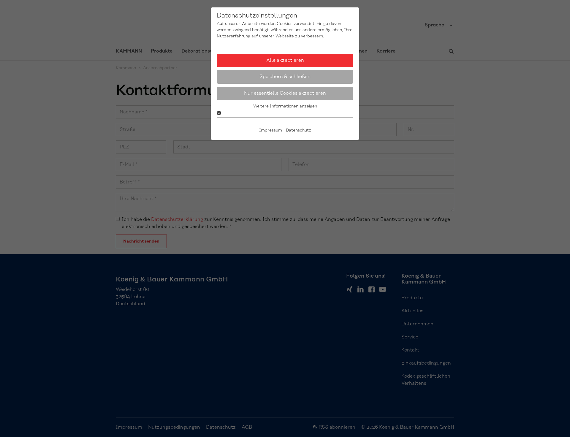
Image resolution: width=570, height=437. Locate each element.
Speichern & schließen (285, 76)
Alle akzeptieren (285, 60)
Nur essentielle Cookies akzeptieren (285, 93)
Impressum (270, 130)
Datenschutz (298, 130)
